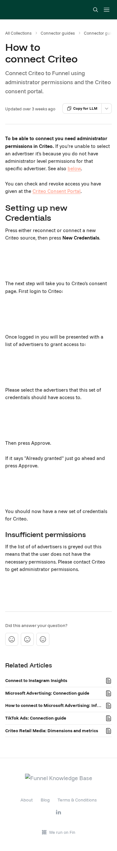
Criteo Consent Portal (56, 191)
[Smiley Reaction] (42, 639)
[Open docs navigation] (106, 10)
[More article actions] (106, 108)
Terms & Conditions (77, 800)
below (74, 168)
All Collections (18, 33)
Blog (45, 800)
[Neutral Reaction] (27, 639)
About (26, 800)
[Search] (95, 10)
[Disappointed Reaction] (11, 639)
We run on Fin (62, 832)
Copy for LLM (85, 108)
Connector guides (58, 33)
